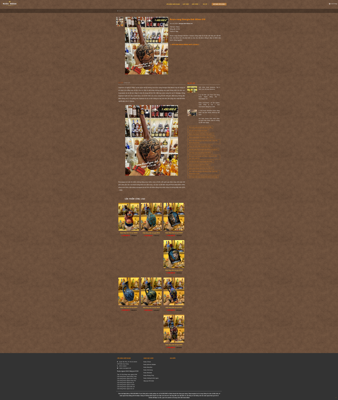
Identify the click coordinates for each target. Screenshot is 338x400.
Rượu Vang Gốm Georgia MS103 (128, 233)
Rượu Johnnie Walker (149, 364)
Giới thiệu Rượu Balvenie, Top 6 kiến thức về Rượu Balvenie (209, 88)
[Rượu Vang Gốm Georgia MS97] (174, 291)
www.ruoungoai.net (125, 368)
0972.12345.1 (123, 366)
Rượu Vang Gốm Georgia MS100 (174, 270)
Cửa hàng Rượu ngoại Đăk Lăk (126, 386)
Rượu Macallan (147, 367)
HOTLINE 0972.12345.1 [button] (219, 4)
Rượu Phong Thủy (148, 375)
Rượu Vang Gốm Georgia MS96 (173, 345)
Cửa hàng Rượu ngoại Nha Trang (126, 378)
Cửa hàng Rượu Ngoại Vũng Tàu (126, 380)
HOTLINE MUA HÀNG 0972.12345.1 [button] (185, 45)
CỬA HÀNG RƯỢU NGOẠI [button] (173, 4)
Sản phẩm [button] (195, 4)
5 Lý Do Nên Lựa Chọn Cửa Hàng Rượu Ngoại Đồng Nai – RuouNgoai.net (209, 97)
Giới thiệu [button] (186, 4)
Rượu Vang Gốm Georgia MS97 (173, 307)
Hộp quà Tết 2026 (148, 381)
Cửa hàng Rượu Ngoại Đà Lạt (125, 382)
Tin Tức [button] (205, 4)
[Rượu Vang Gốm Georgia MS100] (174, 254)
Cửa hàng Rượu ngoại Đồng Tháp (127, 376)
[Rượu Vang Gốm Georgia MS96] (174, 328)
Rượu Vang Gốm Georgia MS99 (128, 307)
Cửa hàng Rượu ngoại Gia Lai (125, 388)
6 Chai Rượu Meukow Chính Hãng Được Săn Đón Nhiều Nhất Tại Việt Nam (209, 112)
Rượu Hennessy (148, 370)
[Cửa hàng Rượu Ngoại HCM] (10, 3)
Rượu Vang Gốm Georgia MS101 (173, 233)
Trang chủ (121, 11)
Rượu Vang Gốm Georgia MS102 (151, 233)
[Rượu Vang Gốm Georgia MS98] (151, 291)
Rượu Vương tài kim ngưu (151, 378)
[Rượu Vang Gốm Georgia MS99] (128, 291)
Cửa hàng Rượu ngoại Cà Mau (126, 384)
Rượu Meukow (147, 372)
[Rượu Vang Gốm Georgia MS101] (174, 217)
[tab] (120, 83)
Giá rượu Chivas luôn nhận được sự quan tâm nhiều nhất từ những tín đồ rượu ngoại (209, 120)
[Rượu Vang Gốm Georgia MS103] (128, 217)
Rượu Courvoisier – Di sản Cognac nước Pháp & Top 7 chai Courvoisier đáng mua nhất (209, 104)
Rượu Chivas (147, 362)
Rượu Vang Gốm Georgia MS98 (151, 307)
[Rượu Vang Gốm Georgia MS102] (151, 217)
